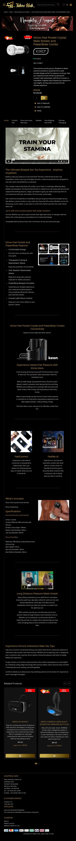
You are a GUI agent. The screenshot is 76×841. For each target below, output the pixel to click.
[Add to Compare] (35, 107)
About (6, 821)
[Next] (30, 71)
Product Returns (10, 786)
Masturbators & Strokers (22, 12)
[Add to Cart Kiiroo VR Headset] (20, 756)
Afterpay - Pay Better (11, 789)
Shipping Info (9, 782)
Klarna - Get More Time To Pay (15, 793)
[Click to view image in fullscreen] (18, 50)
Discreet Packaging (11, 784)
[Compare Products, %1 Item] (67, 4)
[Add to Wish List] (35, 103)
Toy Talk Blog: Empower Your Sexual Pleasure (21, 812)
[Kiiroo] (40, 51)
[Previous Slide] (65, 683)
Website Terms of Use (11, 826)
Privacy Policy (9, 824)
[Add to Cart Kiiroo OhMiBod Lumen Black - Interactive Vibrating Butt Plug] (54, 756)
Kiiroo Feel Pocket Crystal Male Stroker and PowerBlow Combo (51, 12)
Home (6, 12)
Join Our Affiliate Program (14, 810)
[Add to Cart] (44, 98)
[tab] (6, 122)
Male (11, 12)
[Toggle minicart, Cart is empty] (71, 5)
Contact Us (8, 802)
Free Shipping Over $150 (12, 780)
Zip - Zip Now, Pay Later (12, 791)
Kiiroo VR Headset (20, 722)
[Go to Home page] (20, 4)
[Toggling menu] (4, 5)
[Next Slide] (69, 683)
